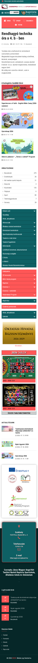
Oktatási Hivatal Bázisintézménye (13, 265)
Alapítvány (6, 301)
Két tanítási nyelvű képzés (13, 180)
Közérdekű (8, 188)
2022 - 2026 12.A (9, 381)
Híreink (5, 642)
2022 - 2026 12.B (9, 409)
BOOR (14, 658)
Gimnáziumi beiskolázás (10, 230)
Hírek (9, 21)
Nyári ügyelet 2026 (22, 444)
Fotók (20, 25)
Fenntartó (6, 638)
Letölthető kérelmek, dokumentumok (15, 250)
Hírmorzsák (6, 223)
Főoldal (5, 635)
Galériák (5, 317)
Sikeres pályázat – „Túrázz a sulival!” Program (18, 157)
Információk (6, 246)
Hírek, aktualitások (9, 219)
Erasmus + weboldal (9, 291)
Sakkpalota (6, 271)
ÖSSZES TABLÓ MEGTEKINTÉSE (19, 413)
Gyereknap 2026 (21, 456)
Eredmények (8, 177)
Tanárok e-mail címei (9, 238)
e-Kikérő (5, 261)
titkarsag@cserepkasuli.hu (19, 558)
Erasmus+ (29, 21)
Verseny (7, 202)
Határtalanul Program (10, 295)
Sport (18, 21)
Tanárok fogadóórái (9, 242)
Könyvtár (7, 184)
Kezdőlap (6, 215)
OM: (14, 12)
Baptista (5, 283)
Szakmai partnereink (9, 307)
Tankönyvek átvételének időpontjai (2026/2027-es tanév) (24, 431)
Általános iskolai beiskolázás (12, 227)
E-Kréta (5, 258)
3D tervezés (7, 275)
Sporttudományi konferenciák (12, 234)
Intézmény (6, 44)
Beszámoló (8, 173)
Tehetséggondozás (10, 199)
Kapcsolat (6, 649)
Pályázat (7, 191)
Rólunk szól (6, 211)
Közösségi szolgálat (9, 254)
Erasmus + (6, 287)
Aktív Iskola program (9, 279)
